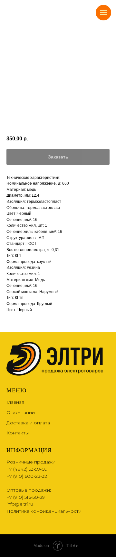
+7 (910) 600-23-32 (26, 476)
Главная (15, 402)
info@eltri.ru (19, 504)
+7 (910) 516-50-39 (25, 497)
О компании (20, 412)
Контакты (17, 433)
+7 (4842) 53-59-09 (26, 469)
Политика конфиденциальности (44, 511)
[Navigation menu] (103, 12)
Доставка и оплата (28, 423)
